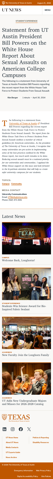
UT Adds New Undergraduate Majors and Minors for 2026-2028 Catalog (24, 402)
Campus (6, 184)
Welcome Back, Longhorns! (18, 260)
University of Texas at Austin (23, 123)
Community (16, 184)
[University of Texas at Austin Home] (17, 3)
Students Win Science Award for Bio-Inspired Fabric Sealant (24, 307)
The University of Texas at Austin (22, 465)
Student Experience (27, 21)
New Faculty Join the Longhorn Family (26, 355)
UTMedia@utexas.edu (17, 197)
